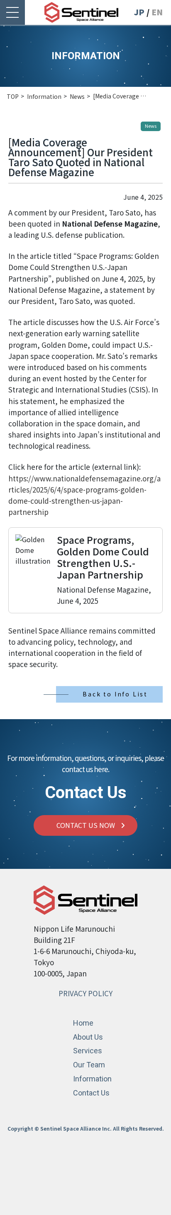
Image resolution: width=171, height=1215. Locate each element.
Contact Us (91, 1092)
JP (139, 12)
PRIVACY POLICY (85, 993)
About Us (88, 1037)
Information (92, 1078)
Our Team (89, 1064)
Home (83, 1023)
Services (87, 1050)
